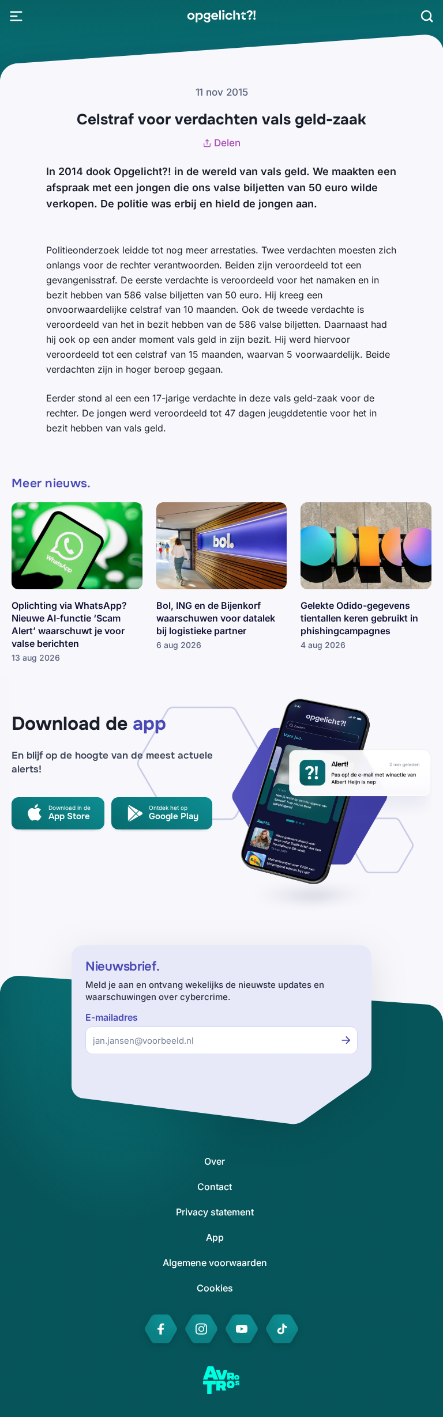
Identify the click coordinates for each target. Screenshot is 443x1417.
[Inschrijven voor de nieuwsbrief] (346, 1040)
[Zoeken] (427, 16)
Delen (227, 143)
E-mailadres (111, 1017)
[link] (221, 16)
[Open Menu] (16, 16)
